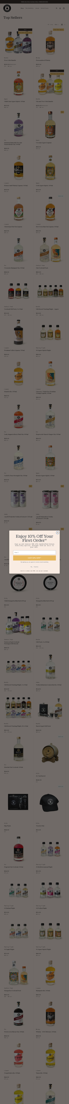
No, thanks (34, 567)
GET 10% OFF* (34, 558)
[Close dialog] (57, 532)
